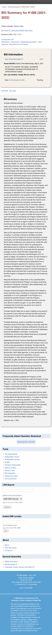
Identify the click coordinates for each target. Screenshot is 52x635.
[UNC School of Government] (25, 2)
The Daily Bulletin (11, 454)
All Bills (7, 462)
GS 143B (12, 91)
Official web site (11, 561)
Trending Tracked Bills (13, 465)
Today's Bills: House (12, 457)
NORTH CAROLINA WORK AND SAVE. (18, 30)
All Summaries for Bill (17, 80)
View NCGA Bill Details (14, 59)
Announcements (11, 478)
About (7, 545)
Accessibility (29, 588)
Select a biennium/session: (12, 495)
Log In (21, 588)
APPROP (4, 91)
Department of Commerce (18, 44)
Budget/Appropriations (29, 42)
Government (15, 42)
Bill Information (11, 564)
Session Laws (10, 470)
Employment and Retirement (7, 40)
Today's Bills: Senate (12, 459)
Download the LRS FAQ (26, 442)
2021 (41, 59)
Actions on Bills (10, 468)
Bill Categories (10, 473)
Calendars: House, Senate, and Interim (19, 567)
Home (4, 7)
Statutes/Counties (11, 476)
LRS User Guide (11, 547)
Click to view (18, 26)
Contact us (8, 550)
